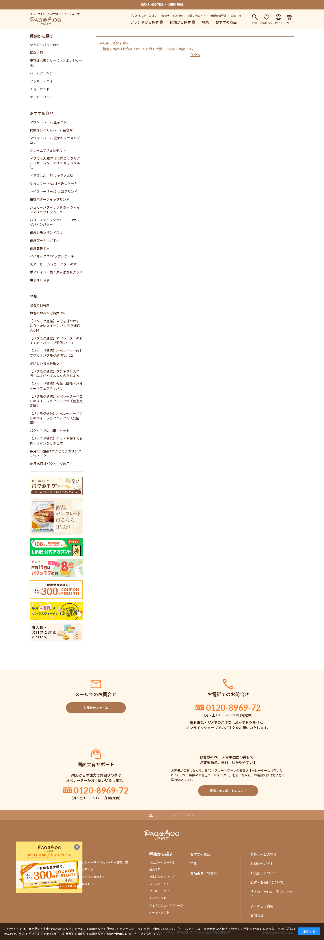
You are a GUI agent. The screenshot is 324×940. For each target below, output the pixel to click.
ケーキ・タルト (41, 97)
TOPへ (195, 54)
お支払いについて (263, 873)
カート (290, 22)
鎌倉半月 (36, 52)
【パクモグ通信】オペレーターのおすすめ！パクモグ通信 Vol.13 (56, 340)
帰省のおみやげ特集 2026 (48, 313)
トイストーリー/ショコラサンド (53, 191)
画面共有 (236, 15)
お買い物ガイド (196, 15)
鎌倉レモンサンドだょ (46, 232)
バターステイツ (83, 869)
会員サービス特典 (172, 15)
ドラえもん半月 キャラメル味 (51, 175)
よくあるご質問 (262, 906)
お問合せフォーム (96, 707)
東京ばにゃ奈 (40, 280)
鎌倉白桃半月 (40, 248)
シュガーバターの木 (45, 44)
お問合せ (257, 915)
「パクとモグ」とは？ (143, 15)
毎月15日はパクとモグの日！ (51, 463)
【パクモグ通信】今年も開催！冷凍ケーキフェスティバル (56, 386)
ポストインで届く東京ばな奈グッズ (56, 272)
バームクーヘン (41, 73)
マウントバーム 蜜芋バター (50, 122)
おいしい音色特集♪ (45, 363)
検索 (254, 22)
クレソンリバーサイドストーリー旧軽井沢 (100, 862)
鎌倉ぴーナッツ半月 (45, 240)
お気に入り (266, 22)
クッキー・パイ (41, 81)
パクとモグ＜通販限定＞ (89, 877)
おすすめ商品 (226, 22)
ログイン (278, 22)
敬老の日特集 (40, 305)
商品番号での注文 (203, 873)
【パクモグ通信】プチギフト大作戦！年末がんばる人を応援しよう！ (56, 373)
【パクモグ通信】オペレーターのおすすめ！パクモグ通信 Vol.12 (56, 353)
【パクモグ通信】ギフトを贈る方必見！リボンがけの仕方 (56, 440)
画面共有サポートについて (228, 790)
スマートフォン (182, 814)
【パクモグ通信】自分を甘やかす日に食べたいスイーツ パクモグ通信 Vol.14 (56, 325)
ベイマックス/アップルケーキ (52, 256)
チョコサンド (40, 89)
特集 (205, 22)
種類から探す (180, 22)
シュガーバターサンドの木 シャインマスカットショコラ (55, 209)
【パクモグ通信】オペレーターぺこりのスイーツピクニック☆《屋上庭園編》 (56, 401)
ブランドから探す (144, 22)
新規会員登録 (218, 15)
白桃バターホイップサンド (49, 199)
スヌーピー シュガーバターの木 (53, 264)
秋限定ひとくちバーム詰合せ (51, 130)
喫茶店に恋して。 (84, 884)
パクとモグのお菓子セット (49, 430)
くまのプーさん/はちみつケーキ (53, 183)
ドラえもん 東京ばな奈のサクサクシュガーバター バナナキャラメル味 (55, 163)
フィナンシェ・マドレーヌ (166, 905)
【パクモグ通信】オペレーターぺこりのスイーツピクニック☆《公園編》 (56, 418)
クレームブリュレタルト (48, 150)
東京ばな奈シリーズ (162, 877)
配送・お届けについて (266, 882)
